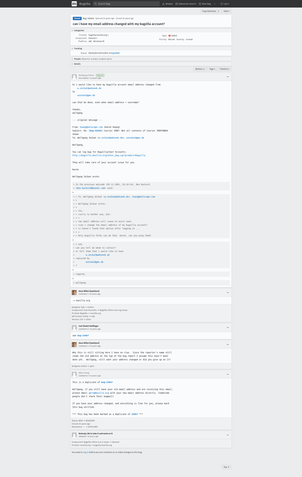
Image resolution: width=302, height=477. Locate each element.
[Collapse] (227, 76)
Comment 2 (83, 329)
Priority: (163, 39)
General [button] (93, 38)
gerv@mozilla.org (99, 393)
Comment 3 (83, 346)
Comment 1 (83, 294)
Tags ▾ (212, 69)
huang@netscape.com (91, 127)
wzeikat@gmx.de (86, 95)
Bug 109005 (88, 18)
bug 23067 (115, 53)
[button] (224, 3)
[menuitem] (167, 3)
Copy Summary (209, 11)
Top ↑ (226, 467)
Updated (82, 436)
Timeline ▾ (224, 69)
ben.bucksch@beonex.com (91, 188)
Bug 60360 (95, 130)
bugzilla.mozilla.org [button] (99, 35)
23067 (134, 414)
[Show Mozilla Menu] (74, 3)
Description (84, 78)
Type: (164, 35)
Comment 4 (83, 376)
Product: (83, 35)
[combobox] (126, 3)
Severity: (180, 39)
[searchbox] (126, 3)
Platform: (82, 41)
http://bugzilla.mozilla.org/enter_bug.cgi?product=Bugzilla (108, 155)
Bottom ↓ (200, 69)
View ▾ (226, 11)
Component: (81, 38)
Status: (84, 53)
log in (86, 452)
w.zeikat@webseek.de (89, 88)
